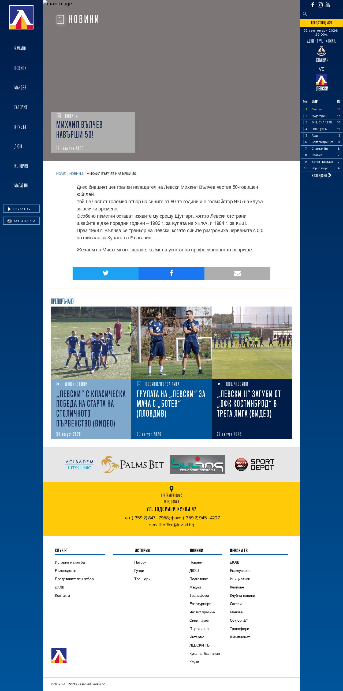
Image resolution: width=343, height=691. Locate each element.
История (21, 166)
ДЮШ (18, 146)
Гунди (139, 570)
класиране (320, 175)
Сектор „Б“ (239, 620)
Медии (195, 587)
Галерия (21, 107)
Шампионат (240, 637)
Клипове (237, 587)
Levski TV (21, 209)
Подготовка (198, 579)
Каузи (194, 661)
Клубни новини (242, 595)
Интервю (196, 637)
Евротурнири (200, 603)
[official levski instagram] (320, 5)
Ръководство (65, 570)
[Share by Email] (237, 273)
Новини (20, 68)
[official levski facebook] (312, 4)
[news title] (91, 343)
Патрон (140, 562)
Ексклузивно (240, 570)
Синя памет (199, 620)
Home (61, 174)
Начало (20, 48)
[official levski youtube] (327, 4)
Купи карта (24, 221)
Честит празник (202, 612)
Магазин (21, 185)
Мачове (20, 87)
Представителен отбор (74, 579)
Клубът (20, 127)
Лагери (236, 603)
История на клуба (70, 562)
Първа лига (199, 628)
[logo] (21, 17)
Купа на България (204, 653)
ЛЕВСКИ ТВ (199, 645)
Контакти (62, 595)
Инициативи (240, 579)
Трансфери (199, 595)
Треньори (142, 579)
